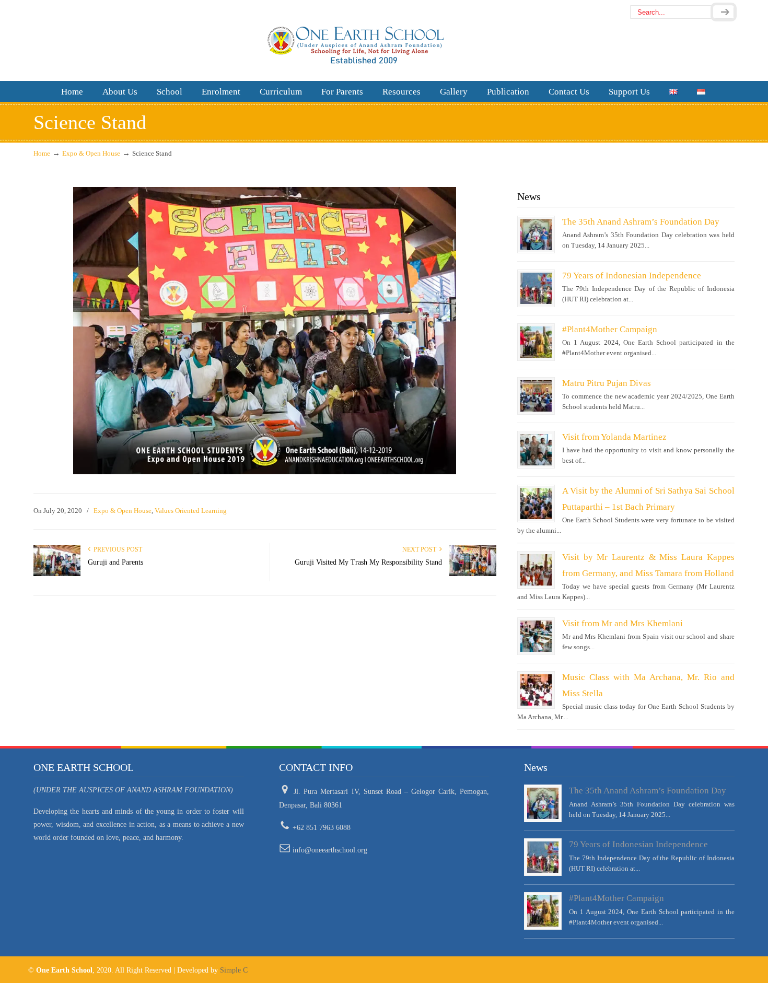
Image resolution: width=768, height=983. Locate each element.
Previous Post (116, 549)
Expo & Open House (91, 153)
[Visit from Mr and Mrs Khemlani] (536, 636)
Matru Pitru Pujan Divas (606, 383)
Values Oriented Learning (191, 510)
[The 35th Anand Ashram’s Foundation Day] (536, 234)
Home (41, 153)
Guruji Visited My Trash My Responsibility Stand (368, 562)
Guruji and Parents (115, 562)
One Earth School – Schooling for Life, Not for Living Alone (383, 40)
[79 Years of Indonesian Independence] (536, 288)
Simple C (234, 970)
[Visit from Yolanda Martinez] (536, 449)
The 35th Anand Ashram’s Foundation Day (640, 222)
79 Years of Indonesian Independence (631, 275)
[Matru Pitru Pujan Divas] (536, 396)
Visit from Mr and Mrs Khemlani (622, 623)
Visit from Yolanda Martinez (614, 437)
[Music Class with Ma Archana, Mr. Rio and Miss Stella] (536, 690)
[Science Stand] (264, 472)
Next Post (420, 549)
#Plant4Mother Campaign (609, 329)
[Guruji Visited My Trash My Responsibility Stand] (472, 574)
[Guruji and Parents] (56, 574)
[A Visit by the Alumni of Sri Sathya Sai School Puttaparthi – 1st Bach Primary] (536, 503)
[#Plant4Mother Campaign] (536, 342)
